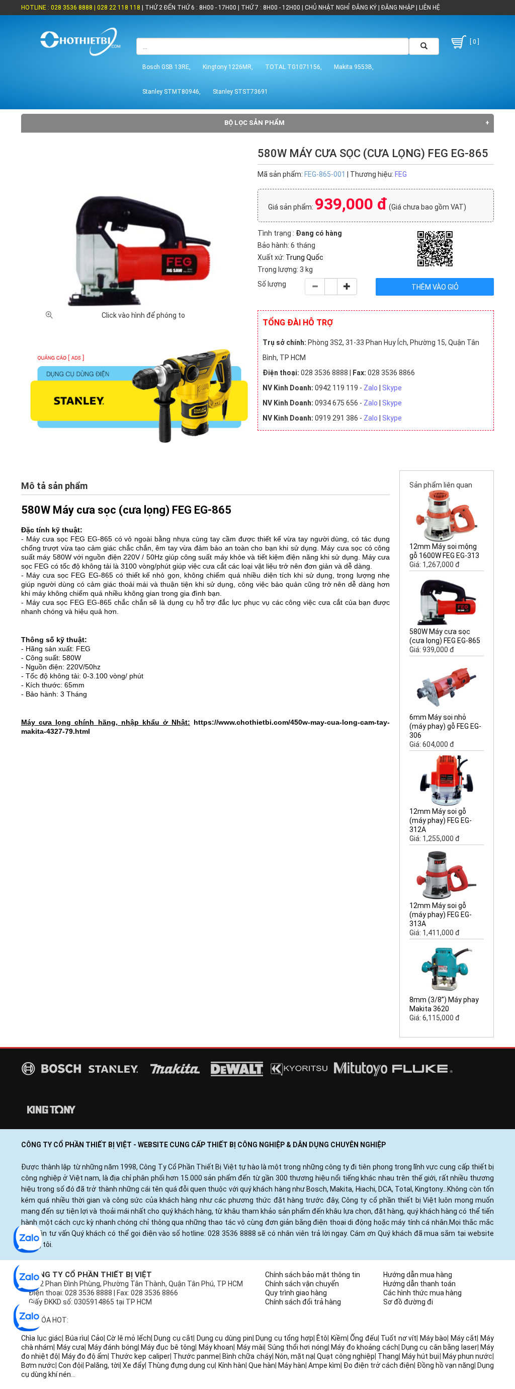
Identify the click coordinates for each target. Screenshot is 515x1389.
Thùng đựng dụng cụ (181, 1365)
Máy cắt (464, 1338)
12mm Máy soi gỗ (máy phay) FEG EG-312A (440, 820)
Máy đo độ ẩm (85, 1356)
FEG (401, 174)
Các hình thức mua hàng (422, 1293)
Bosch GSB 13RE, (166, 67)
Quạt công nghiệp (345, 1356)
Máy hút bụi (420, 1356)
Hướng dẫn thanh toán (419, 1284)
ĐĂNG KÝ (364, 7)
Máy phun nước (467, 1356)
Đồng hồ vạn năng (445, 1365)
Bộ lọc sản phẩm (254, 122)
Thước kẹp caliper (140, 1356)
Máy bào (434, 1338)
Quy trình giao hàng (296, 1293)
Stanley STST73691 (240, 91)
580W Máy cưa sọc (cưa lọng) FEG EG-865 (444, 636)
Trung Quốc (304, 257)
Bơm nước (38, 1365)
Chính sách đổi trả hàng (303, 1302)
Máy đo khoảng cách (364, 1347)
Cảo (97, 1338)
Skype (392, 388)
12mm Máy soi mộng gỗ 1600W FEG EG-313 (444, 551)
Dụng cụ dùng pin (224, 1338)
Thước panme (196, 1356)
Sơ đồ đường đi (408, 1302)
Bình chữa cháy (247, 1356)
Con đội (70, 1365)
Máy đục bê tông (168, 1347)
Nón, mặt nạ (294, 1356)
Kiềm (339, 1338)
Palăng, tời (102, 1365)
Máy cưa (70, 1347)
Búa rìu (76, 1338)
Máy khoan (216, 1347)
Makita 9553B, (354, 67)
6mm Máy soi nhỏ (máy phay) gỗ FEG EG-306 (445, 726)
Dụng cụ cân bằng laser (439, 1347)
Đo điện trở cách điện (379, 1365)
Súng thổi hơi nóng (298, 1347)
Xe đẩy (134, 1365)
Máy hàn (291, 1365)
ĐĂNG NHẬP (397, 7)
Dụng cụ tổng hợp (284, 1338)
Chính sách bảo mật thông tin (312, 1275)
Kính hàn (231, 1365)
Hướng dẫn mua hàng (417, 1275)
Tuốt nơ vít (398, 1338)
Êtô (321, 1338)
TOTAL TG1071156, (293, 67)
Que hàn (261, 1365)
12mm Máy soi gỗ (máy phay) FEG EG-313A (440, 914)
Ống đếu (364, 1338)
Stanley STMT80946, (171, 91)
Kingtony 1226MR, (228, 67)
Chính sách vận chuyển (302, 1284)
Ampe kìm (324, 1365)
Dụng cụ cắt (173, 1338)
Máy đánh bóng (113, 1347)
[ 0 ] (473, 41)
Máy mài (250, 1347)
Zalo (371, 388)
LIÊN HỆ (428, 7)
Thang (388, 1356)
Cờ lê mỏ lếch (129, 1338)
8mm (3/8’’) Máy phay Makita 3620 (444, 1004)
